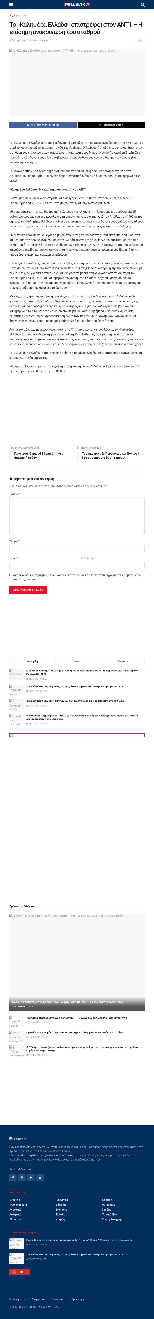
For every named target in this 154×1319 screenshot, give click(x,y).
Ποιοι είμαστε (17, 1299)
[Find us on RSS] (31, 1177)
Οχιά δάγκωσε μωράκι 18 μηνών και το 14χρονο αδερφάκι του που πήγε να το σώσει (75, 701)
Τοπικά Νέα (109, 1214)
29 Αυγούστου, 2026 (23, 1007)
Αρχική (13, 15)
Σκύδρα (106, 1209)
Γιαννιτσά (62, 1199)
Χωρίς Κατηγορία (113, 1219)
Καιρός (60, 1219)
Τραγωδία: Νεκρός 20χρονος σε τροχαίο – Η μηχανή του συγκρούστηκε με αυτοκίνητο (76, 686)
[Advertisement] (77, 409)
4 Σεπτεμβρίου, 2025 (20, 40)
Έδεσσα (61, 1204)
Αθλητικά (15, 1214)
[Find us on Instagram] (22, 1177)
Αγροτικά (15, 1209)
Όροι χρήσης (79, 1299)
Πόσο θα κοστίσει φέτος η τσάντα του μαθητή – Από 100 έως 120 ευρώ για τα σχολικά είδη (67, 1002)
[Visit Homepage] (76, 4)
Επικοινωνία (58, 1299)
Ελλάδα (60, 1214)
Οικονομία (108, 1204)
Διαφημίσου (38, 1299)
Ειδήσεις (61, 1209)
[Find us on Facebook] (13, 1177)
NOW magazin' (18, 1204)
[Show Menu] (11, 4)
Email (14, 558)
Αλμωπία (15, 1219)
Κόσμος (107, 1199)
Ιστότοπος (87, 558)
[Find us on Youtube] (40, 1177)
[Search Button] (143, 4)
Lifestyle (24, 15)
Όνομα (14, 541)
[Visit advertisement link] (77, 814)
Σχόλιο (14, 494)
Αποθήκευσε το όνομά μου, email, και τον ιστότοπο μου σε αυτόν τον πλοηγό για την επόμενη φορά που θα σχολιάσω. (77, 577)
